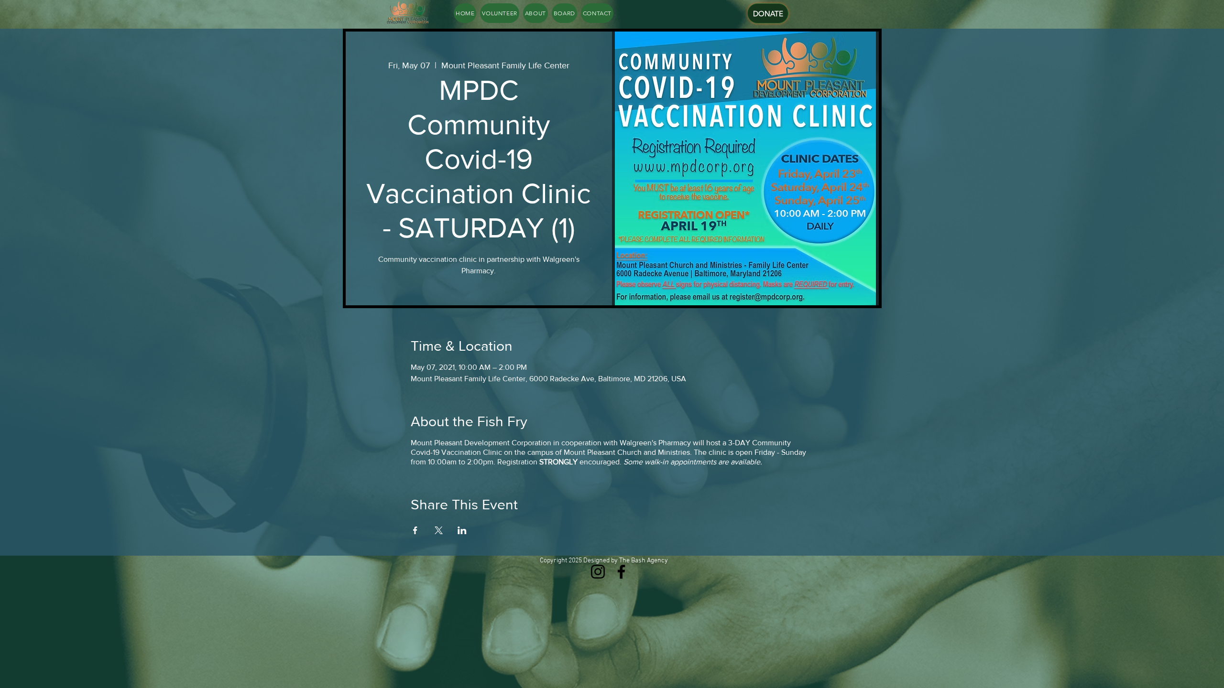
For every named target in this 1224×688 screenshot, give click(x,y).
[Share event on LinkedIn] (462, 530)
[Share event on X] (438, 530)
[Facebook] (621, 571)
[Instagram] (598, 571)
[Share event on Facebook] (415, 530)
